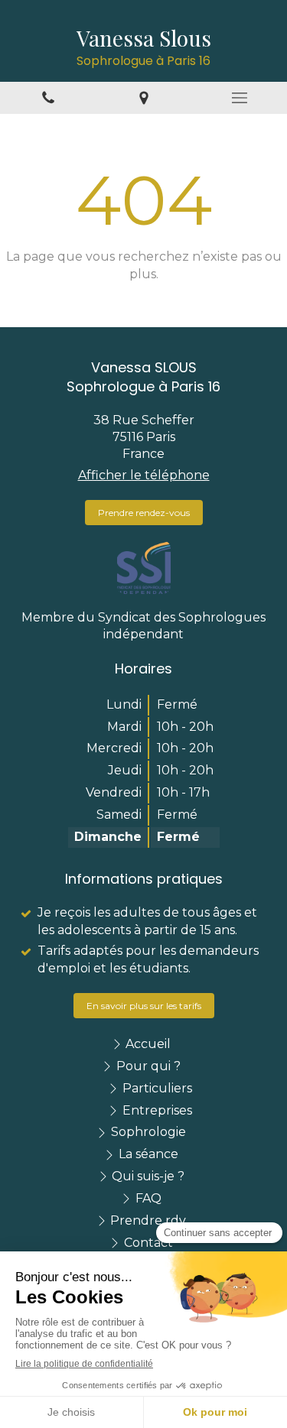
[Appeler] (48, 98)
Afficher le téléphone (144, 475)
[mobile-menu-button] (239, 98)
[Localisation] (143, 98)
